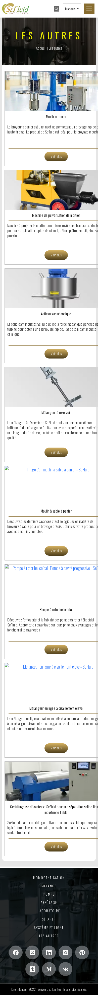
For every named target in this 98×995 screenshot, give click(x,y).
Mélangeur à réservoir (56, 412)
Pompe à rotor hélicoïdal (56, 609)
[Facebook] (16, 952)
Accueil (41, 48)
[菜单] (89, 9)
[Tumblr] (32, 969)
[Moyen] (49, 969)
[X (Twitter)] (32, 952)
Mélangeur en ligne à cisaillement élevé (56, 708)
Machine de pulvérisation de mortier (56, 215)
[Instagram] (65, 952)
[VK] (65, 969)
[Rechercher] (56, 9)
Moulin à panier (56, 116)
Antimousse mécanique (56, 313)
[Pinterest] (82, 952)
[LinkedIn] (49, 952)
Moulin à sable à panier (56, 511)
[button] (72, 9)
